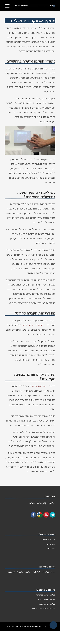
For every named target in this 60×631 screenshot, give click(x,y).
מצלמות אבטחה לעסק (47, 604)
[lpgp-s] (35, 5)
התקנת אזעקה (37, 386)
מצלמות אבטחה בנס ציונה (45, 595)
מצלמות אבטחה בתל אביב (45, 599)
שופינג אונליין (26, 626)
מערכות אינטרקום (48, 539)
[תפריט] (8, 5)
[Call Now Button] (53, 625)
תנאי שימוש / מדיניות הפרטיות (43, 608)
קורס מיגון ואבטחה (33, 325)
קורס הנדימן (50, 548)
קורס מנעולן (50, 544)
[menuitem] (8, 5)
